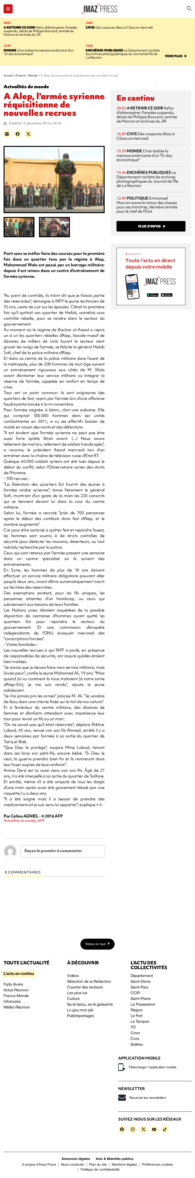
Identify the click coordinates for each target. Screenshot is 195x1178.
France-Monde (16, 996)
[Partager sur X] (28, 134)
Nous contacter (72, 1164)
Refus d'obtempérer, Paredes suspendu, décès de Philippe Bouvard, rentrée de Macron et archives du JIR (40, 31)
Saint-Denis (141, 981)
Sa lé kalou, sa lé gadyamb (90, 1004)
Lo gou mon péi (80, 1010)
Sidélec (137, 1044)
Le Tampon (140, 1022)
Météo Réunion (17, 1007)
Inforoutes (12, 1001)
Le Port (137, 1016)
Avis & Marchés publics (115, 1159)
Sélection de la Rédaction (89, 981)
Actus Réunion (16, 990)
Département (142, 976)
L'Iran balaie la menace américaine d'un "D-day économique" (38, 52)
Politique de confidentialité (100, 1169)
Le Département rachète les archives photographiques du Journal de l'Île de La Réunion (123, 54)
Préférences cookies (157, 1164)
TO (133, 1027)
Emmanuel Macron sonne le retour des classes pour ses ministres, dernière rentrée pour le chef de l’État (147, 204)
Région (137, 1010)
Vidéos (73, 976)
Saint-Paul (139, 987)
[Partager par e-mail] (7, 134)
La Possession (143, 1004)
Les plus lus (77, 993)
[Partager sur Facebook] (17, 134)
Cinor (135, 1033)
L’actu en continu (19, 974)
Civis (135, 1039)
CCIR (135, 993)
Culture (73, 999)
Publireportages (80, 1016)
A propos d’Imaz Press (39, 1164)
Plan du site (98, 1164)
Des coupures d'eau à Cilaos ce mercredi (119, 27)
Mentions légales (124, 1164)
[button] (8, 8)
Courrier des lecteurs (85, 987)
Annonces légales (76, 1159)
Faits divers (13, 984)
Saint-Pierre (141, 999)
